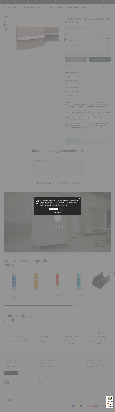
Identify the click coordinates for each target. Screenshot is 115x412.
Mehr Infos (64, 205)
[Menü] (112, 396)
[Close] (80, 198)
